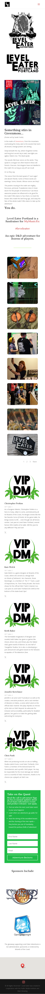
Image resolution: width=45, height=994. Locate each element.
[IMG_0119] (22, 278)
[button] (23, 966)
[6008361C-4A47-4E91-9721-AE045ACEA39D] (22, 379)
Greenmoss (19, 141)
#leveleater (22, 228)
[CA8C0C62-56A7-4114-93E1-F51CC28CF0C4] (22, 303)
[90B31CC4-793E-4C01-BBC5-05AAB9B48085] (22, 354)
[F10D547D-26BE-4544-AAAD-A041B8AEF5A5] (22, 329)
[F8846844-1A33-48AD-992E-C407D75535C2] (22, 404)
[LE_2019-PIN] (22, 455)
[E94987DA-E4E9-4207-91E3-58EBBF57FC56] (22, 430)
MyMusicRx (32, 221)
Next (35, 461)
